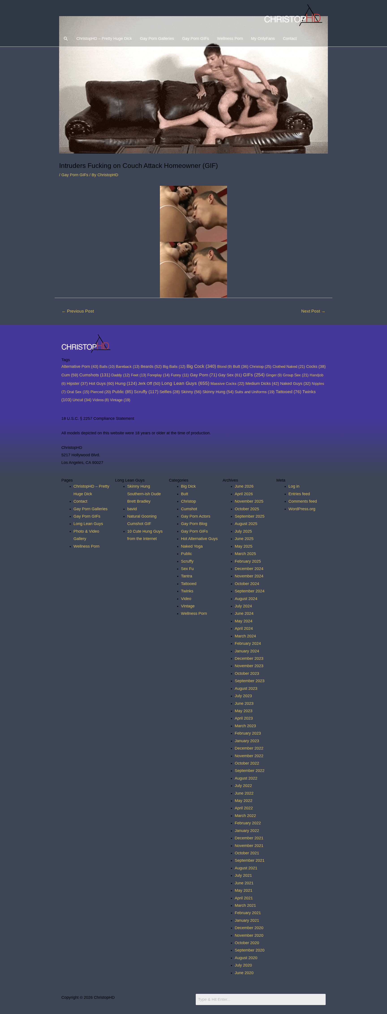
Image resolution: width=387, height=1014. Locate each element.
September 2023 (249, 681)
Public (122, 391)
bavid (132, 509)
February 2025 (248, 561)
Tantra (186, 576)
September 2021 (249, 860)
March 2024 (245, 636)
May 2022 (243, 800)
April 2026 (244, 494)
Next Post (313, 311)
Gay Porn (203, 375)
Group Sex (296, 375)
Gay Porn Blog (194, 523)
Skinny (191, 391)
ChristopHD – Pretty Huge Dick (104, 38)
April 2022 (244, 808)
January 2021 (247, 920)
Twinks (187, 591)
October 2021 (247, 853)
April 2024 (244, 628)
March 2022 (245, 815)
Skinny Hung (218, 391)
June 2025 (244, 538)
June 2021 (244, 883)
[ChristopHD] (294, 15)
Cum (69, 375)
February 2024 (248, 643)
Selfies (169, 392)
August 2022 (246, 778)
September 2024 (249, 591)
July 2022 (243, 785)
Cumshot (189, 509)
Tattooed (288, 391)
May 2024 (243, 621)
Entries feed (299, 494)
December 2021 (249, 838)
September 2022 (249, 770)
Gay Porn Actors (195, 516)
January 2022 (247, 830)
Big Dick (188, 486)
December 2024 (249, 568)
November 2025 (249, 501)
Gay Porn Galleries (157, 38)
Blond (224, 366)
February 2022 (248, 823)
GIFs (254, 374)
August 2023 (246, 688)
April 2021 (244, 898)
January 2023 (247, 741)
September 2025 (249, 516)
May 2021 (243, 890)
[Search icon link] (65, 38)
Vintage (120, 400)
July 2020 (243, 965)
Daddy (120, 375)
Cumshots (94, 375)
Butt (240, 366)
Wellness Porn (230, 38)
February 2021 (248, 913)
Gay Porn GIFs (195, 38)
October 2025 (247, 509)
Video (186, 598)
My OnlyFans (263, 38)
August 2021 (246, 868)
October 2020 (247, 943)
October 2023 (247, 673)
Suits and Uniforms (255, 392)
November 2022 (249, 756)
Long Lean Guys (185, 383)
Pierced (100, 392)
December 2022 (249, 748)
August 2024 (246, 598)
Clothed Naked (289, 366)
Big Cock (201, 366)
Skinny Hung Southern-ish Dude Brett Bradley (144, 494)
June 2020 (244, 973)
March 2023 (245, 726)
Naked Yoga (192, 546)
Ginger (274, 375)
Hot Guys (101, 383)
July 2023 (243, 696)
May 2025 (243, 546)
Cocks (316, 366)
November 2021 (249, 845)
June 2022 (244, 793)
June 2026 (244, 486)
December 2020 (249, 928)
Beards (151, 366)
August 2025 (246, 523)
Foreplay (158, 375)
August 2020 (246, 958)
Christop (260, 366)
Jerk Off (149, 383)
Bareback (128, 366)
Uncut (82, 400)
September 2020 (249, 950)
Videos (100, 400)
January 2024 (247, 651)
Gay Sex (230, 375)
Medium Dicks (262, 383)
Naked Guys (295, 383)
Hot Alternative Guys (199, 538)
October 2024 (247, 583)
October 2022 (247, 763)
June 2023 (244, 703)
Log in (293, 486)
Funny (180, 375)
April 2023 (244, 718)
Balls (107, 366)
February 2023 (248, 733)
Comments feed (302, 501)
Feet (138, 375)
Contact (290, 38)
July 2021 (243, 875)
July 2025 (243, 531)
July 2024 (243, 606)
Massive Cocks (227, 383)
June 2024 (244, 613)
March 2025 (245, 553)
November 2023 (249, 666)
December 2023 (249, 658)
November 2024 (249, 576)
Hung (126, 383)
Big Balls (174, 366)
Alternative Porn (79, 366)
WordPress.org (301, 509)
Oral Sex (78, 392)
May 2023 (243, 711)
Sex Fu (187, 568)
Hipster (77, 383)
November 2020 (249, 935)
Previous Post (78, 311)
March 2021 (245, 905)
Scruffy (146, 391)
